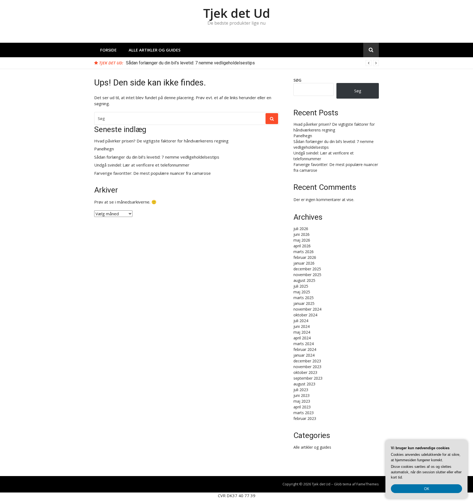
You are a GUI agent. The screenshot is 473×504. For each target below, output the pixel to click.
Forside (108, 50)
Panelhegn (104, 148)
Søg (297, 80)
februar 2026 (304, 257)
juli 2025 (300, 286)
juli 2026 (300, 228)
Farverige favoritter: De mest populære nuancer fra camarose (152, 173)
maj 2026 (301, 240)
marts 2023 (303, 412)
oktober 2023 (305, 372)
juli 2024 (300, 320)
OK (426, 488)
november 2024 (307, 309)
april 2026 (302, 245)
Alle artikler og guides (154, 50)
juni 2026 (301, 234)
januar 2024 (304, 355)
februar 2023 (304, 418)
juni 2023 (301, 395)
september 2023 (307, 378)
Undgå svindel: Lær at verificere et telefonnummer (141, 165)
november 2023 (307, 366)
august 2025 (304, 280)
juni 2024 (301, 326)
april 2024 (302, 337)
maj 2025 (301, 291)
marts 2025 (303, 297)
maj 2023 (301, 401)
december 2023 (307, 360)
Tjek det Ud (236, 13)
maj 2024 (301, 332)
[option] (252, 63)
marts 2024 (303, 343)
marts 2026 (303, 251)
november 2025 (307, 274)
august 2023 (304, 383)
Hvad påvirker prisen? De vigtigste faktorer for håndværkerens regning (161, 141)
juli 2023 (300, 389)
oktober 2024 (305, 314)
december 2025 (307, 268)
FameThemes (367, 484)
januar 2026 (304, 263)
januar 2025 (304, 303)
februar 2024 (304, 349)
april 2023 (302, 406)
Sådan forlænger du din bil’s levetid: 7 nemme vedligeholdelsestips (190, 62)
